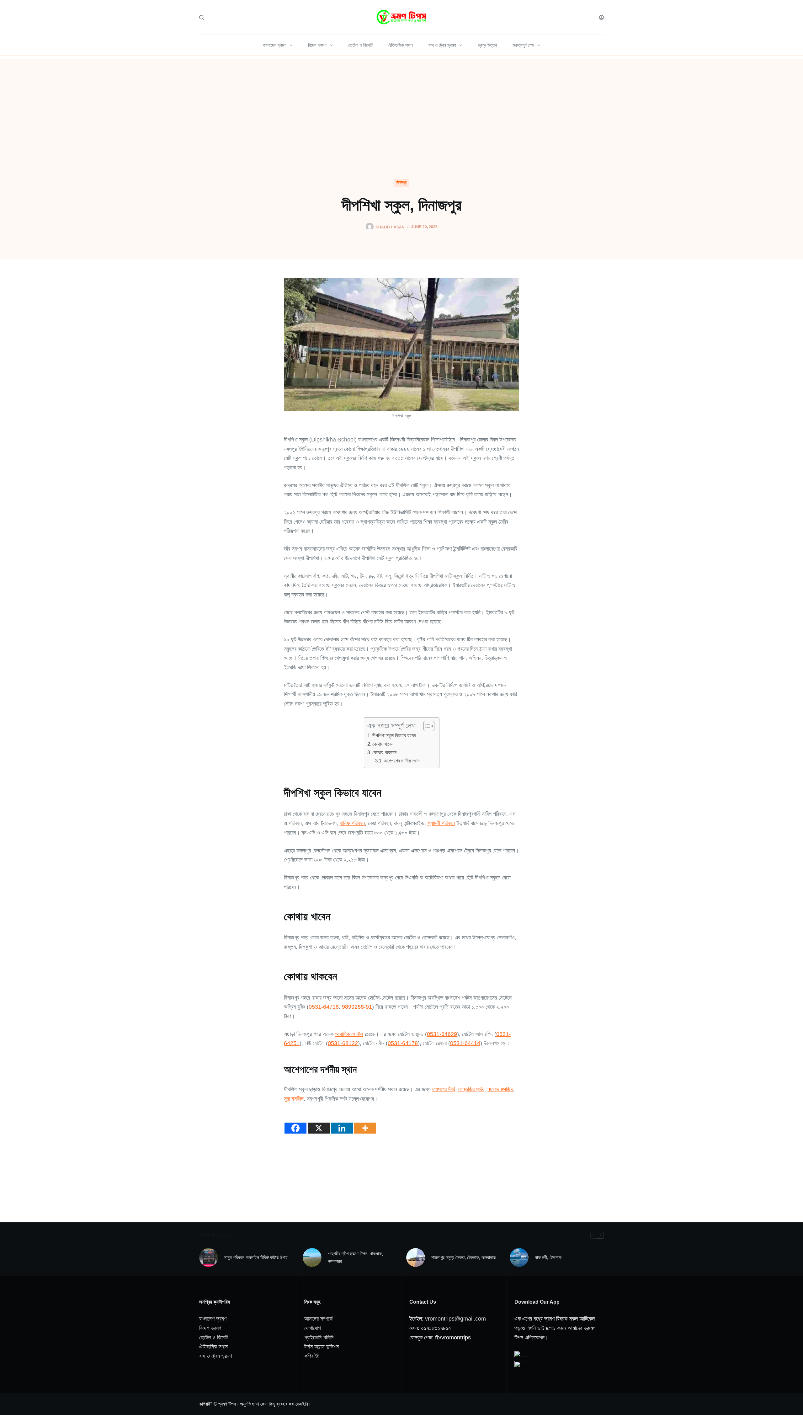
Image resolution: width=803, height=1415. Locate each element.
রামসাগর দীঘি (443, 1089)
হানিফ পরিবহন (352, 823)
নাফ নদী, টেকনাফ (548, 1257)
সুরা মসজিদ (294, 1099)
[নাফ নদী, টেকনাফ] (519, 1257)
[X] (319, 1123)
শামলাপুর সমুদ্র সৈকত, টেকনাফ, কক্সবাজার (463, 1257)
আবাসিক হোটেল (349, 1034)
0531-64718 (324, 1007)
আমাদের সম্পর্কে (318, 1319)
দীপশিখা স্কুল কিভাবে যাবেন (394, 735)
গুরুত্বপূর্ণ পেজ (523, 45)
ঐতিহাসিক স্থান (400, 45)
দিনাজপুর (401, 182)
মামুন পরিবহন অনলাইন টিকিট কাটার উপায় (256, 1257)
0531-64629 (442, 1034)
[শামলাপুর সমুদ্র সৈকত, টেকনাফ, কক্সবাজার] (415, 1257)
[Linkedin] (342, 1123)
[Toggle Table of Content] (426, 726)
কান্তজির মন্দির (471, 1089)
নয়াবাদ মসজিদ (500, 1089)
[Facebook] (295, 1123)
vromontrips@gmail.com (455, 1319)
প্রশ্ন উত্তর (487, 45)
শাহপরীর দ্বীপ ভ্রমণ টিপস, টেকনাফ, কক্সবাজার (355, 1257)
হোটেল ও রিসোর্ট (360, 45)
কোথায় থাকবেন (384, 752)
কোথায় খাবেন (382, 744)
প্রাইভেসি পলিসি (318, 1337)
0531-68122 (343, 1043)
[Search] (201, 17)
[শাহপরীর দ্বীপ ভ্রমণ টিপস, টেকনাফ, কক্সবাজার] (312, 1257)
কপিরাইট (311, 1356)
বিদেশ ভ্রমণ (317, 45)
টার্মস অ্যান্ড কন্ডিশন (321, 1346)
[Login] (601, 17)
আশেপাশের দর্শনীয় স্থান (402, 760)
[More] (365, 1123)
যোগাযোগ (312, 1328)
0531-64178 (403, 1043)
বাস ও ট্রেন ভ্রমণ (442, 45)
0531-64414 (465, 1043)
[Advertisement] (401, 103)
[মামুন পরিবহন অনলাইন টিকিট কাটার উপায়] (208, 1257)
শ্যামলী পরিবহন (441, 823)
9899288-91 (357, 1007)
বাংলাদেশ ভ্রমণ (274, 45)
